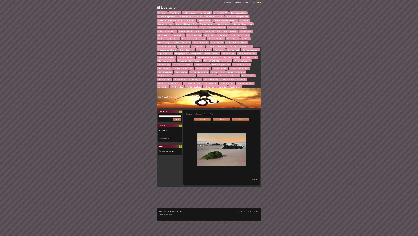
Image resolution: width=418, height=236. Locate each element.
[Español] (258, 2)
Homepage (227, 2)
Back (253, 179)
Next (240, 119)
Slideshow (221, 119)
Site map (238, 2)
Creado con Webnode (165, 214)
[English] (260, 2)
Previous (202, 119)
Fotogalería (198, 114)
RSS (246, 2)
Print (253, 2)
